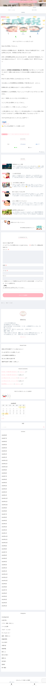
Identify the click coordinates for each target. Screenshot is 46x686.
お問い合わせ (11, 682)
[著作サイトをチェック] (21, 337)
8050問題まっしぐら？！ (7, 384)
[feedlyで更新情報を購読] (23, 337)
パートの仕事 (5, 134)
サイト (4, 276)
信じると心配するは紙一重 (8, 358)
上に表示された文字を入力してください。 (14, 287)
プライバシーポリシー (34, 682)
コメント (6, 249)
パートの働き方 (11, 134)
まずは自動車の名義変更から (9, 355)
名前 (5, 265)
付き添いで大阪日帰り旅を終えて (9, 371)
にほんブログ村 (5, 124)
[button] (30, 37)
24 (3, 413)
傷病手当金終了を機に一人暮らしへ (10, 361)
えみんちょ (23, 319)
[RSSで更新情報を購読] (25, 337)
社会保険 (27, 134)
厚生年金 (17, 134)
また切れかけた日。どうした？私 (9, 377)
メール (5, 270)
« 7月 (2, 418)
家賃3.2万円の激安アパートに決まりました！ (13, 349)
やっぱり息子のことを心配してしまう (11, 352)
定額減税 (22, 134)
